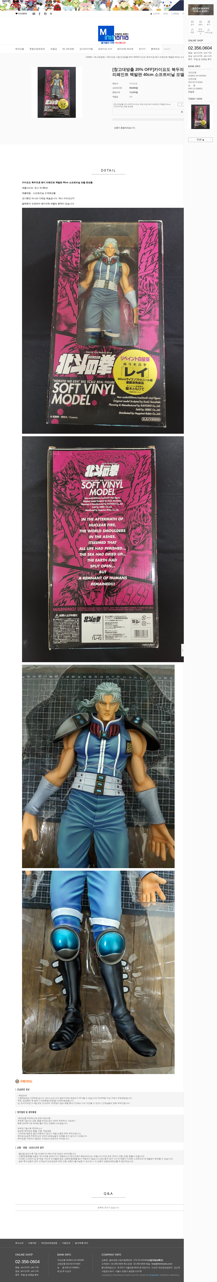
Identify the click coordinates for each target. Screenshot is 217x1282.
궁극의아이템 (86, 49)
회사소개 (19, 1243)
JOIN (165, 14)
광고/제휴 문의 (81, 1243)
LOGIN (156, 14)
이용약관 (32, 1243)
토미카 (142, 49)
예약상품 (19, 49)
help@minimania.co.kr (162, 1264)
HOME (89, 57)
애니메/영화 (68, 49)
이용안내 (66, 1243)
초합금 (53, 49)
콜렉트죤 (155, 49)
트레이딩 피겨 (105, 49)
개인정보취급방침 (49, 1243)
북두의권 (111, 57)
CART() (175, 14)
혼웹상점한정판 (37, 49)
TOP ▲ (200, 139)
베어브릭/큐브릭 (125, 49)
